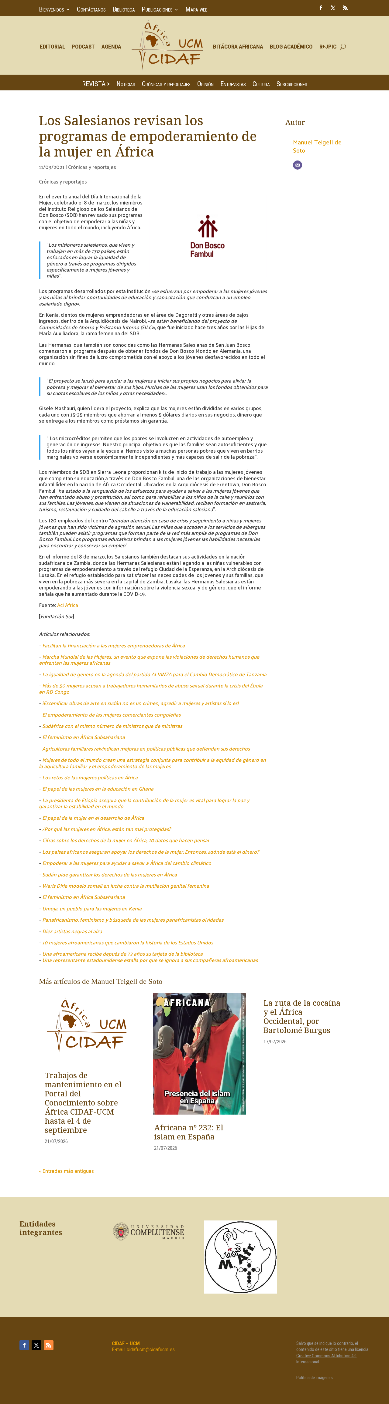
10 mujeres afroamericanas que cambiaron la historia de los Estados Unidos (127, 942)
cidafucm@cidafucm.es (151, 1349)
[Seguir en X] (333, 8)
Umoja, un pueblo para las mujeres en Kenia (92, 908)
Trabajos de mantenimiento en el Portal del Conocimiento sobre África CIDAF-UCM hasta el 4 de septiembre (83, 1103)
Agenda (111, 46)
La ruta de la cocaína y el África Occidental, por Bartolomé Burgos (301, 1017)
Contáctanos (91, 10)
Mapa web (196, 10)
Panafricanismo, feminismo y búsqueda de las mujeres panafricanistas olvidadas (132, 919)
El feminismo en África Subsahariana (83, 736)
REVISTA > (96, 85)
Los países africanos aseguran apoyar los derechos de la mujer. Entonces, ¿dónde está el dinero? (150, 851)
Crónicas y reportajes (166, 85)
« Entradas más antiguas (66, 1170)
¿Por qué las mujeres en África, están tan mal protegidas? (106, 828)
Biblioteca (123, 10)
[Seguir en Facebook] (321, 8)
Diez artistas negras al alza (72, 931)
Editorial (52, 46)
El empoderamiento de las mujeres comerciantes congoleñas (111, 714)
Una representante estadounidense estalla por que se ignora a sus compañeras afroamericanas (150, 959)
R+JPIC (327, 46)
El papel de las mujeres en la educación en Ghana (97, 788)
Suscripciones (292, 85)
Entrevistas (233, 85)
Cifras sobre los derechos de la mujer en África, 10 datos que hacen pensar (125, 840)
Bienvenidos (51, 10)
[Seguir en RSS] (345, 8)
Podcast (83, 46)
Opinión (205, 85)
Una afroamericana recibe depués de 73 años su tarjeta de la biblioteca (122, 953)
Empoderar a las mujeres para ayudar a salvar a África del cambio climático (126, 862)
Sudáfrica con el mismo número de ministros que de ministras (112, 725)
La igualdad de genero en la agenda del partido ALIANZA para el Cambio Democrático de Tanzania (154, 674)
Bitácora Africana (238, 46)
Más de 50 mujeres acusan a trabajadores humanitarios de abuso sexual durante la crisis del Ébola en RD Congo (151, 688)
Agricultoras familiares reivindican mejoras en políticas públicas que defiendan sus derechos (146, 748)
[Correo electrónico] (297, 165)
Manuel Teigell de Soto (317, 146)
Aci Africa (67, 604)
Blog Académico (291, 46)
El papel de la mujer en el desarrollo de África (93, 817)
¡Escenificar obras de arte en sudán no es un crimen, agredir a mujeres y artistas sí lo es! (140, 702)
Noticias (125, 85)
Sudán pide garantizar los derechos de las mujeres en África (109, 874)
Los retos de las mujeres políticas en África (90, 777)
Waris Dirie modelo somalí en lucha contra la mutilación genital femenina (125, 885)
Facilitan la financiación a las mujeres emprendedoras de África (113, 645)
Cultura (261, 85)
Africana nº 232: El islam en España (188, 1133)
